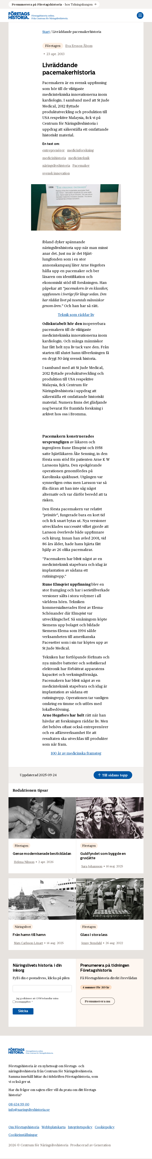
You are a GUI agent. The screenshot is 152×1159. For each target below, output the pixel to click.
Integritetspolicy (80, 1127)
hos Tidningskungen (52, 4)
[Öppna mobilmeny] (140, 15)
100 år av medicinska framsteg (76, 753)
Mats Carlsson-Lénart (28, 943)
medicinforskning (80, 150)
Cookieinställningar (23, 1134)
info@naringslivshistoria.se (29, 1109)
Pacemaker (81, 165)
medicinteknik (78, 158)
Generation (102, 1145)
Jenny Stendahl (91, 943)
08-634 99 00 (19, 1104)
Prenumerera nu (97, 1001)
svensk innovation (56, 173)
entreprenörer (53, 150)
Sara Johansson (91, 866)
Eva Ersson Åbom (78, 45)
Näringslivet (23, 926)
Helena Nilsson (24, 862)
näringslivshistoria (56, 165)
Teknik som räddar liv (76, 314)
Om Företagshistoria (24, 1127)
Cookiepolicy (105, 1127)
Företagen (52, 45)
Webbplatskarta (54, 1127)
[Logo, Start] (38, 15)
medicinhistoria (54, 158)
